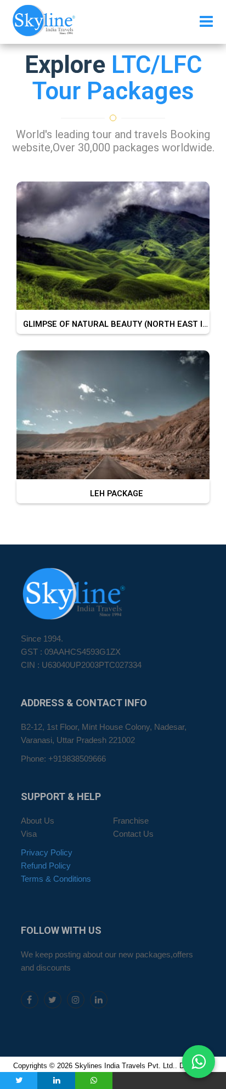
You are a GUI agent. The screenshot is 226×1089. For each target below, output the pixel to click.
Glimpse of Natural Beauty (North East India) (120, 324)
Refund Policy (46, 865)
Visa (29, 834)
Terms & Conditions (56, 879)
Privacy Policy (46, 852)
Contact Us (133, 834)
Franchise (131, 820)
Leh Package (113, 493)
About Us (37, 820)
